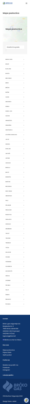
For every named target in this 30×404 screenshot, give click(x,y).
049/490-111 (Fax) (9, 333)
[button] (26, 3)
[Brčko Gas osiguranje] (7, 3)
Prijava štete (7, 352)
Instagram (6, 370)
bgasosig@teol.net (9, 336)
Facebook (6, 367)
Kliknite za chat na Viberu (12, 340)
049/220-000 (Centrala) (11, 331)
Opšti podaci (7, 355)
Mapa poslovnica (9, 350)
